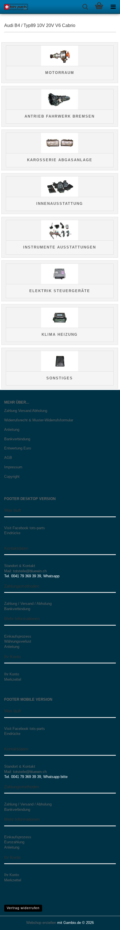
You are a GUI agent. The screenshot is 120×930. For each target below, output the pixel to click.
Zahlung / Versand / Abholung (28, 603)
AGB (8, 458)
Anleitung (11, 429)
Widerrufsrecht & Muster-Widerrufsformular (38, 420)
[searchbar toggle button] (85, 7)
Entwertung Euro (17, 448)
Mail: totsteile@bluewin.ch (25, 571)
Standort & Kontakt (19, 566)
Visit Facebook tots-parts (24, 528)
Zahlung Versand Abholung (25, 411)
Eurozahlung (14, 842)
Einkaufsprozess (17, 636)
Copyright (12, 476)
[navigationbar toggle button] (113, 7)
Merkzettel (12, 679)
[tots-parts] (14, 7)
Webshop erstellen (41, 923)
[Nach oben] (104, 921)
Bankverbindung (17, 439)
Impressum (13, 467)
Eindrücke (12, 533)
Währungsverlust (17, 641)
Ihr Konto (11, 674)
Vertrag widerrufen (23, 908)
